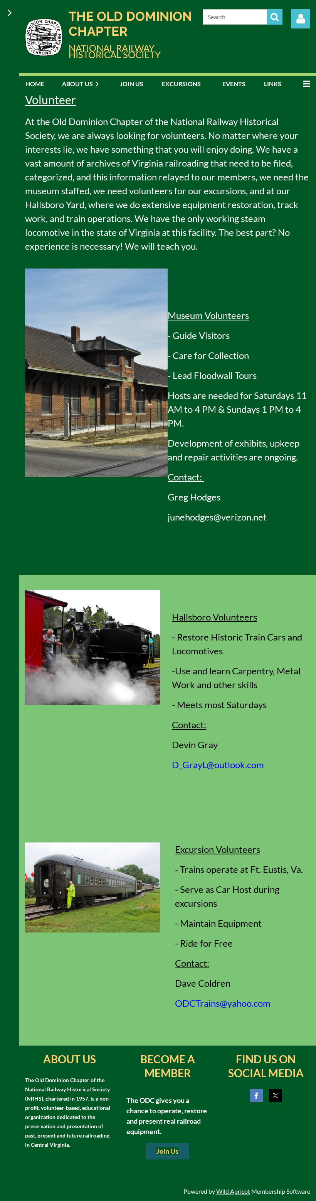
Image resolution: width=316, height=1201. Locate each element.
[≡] (304, 83)
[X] (275, 1095)
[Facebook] (256, 1095)
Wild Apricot (233, 1191)
